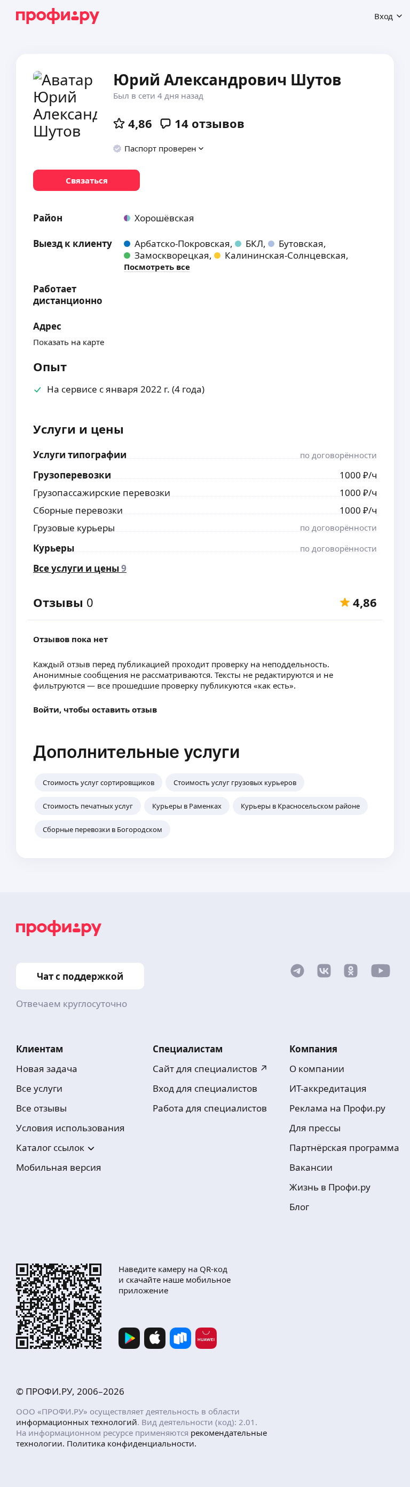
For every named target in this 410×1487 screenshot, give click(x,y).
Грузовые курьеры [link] (74, 528)
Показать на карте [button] (68, 342)
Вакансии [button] (311, 1167)
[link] (86, 180)
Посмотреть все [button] (157, 266)
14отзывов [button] (210, 123)
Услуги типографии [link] (80, 455)
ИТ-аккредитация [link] (328, 1088)
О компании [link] (316, 1068)
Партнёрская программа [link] (344, 1147)
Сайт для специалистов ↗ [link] (210, 1068)
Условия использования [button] (70, 1128)
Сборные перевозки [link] (78, 510)
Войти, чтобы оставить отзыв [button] (95, 709)
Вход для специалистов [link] (205, 1088)
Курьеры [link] (53, 548)
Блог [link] (299, 1207)
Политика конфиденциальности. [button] (131, 1443)
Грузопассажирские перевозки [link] (101, 492)
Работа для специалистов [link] (210, 1108)
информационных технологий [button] (76, 1422)
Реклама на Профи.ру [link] (337, 1108)
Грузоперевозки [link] (72, 475)
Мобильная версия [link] (58, 1167)
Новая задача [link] (46, 1068)
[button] (159, 148)
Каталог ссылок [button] (50, 1147)
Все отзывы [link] (41, 1108)
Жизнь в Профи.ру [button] (329, 1187)
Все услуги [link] (39, 1088)
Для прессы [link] (315, 1128)
